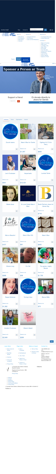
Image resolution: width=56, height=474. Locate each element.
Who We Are (21, 36)
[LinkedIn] (40, 369)
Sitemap (10, 377)
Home (13, 34)
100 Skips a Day (44, 45)
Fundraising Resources (46, 36)
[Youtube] (39, 371)
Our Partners (30, 38)
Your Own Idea (44, 49)
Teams (12, 119)
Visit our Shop (35, 349)
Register (13, 59)
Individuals (6, 119)
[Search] (45, 30)
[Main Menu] (0, 63)
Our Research (21, 38)
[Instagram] (43, 369)
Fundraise (42, 40)
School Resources (45, 38)
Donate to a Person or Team (22, 363)
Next (52, 341)
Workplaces (43, 52)
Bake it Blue (43, 47)
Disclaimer (10, 380)
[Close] (55, 63)
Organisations (19, 119)
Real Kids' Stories (9, 353)
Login (52, 30)
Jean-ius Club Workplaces (33, 39)
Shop (19, 30)
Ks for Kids (43, 48)
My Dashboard (22, 353)
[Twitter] (37, 369)
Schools (26, 119)
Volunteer (20, 41)
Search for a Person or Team (22, 359)
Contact (10, 379)
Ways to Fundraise (45, 43)
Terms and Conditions (9, 360)
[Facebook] (34, 369)
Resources (42, 34)
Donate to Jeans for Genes (35, 352)
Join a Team (22, 355)
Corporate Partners (31, 36)
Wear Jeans (44, 44)
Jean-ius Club (44, 54)
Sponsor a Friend (45, 56)
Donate (18, 59)
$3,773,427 (26, 60)
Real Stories (21, 39)
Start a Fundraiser (21, 349)
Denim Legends (44, 55)
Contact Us (25, 30)
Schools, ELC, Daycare (46, 51)
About (18, 34)
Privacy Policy (10, 364)
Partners (28, 34)
